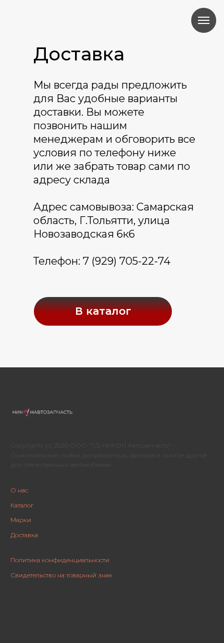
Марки (20, 520)
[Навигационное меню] (203, 20)
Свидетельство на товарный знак (61, 575)
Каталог (21, 505)
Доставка (24, 535)
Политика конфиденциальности (59, 560)
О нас (19, 490)
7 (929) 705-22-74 (126, 261)
